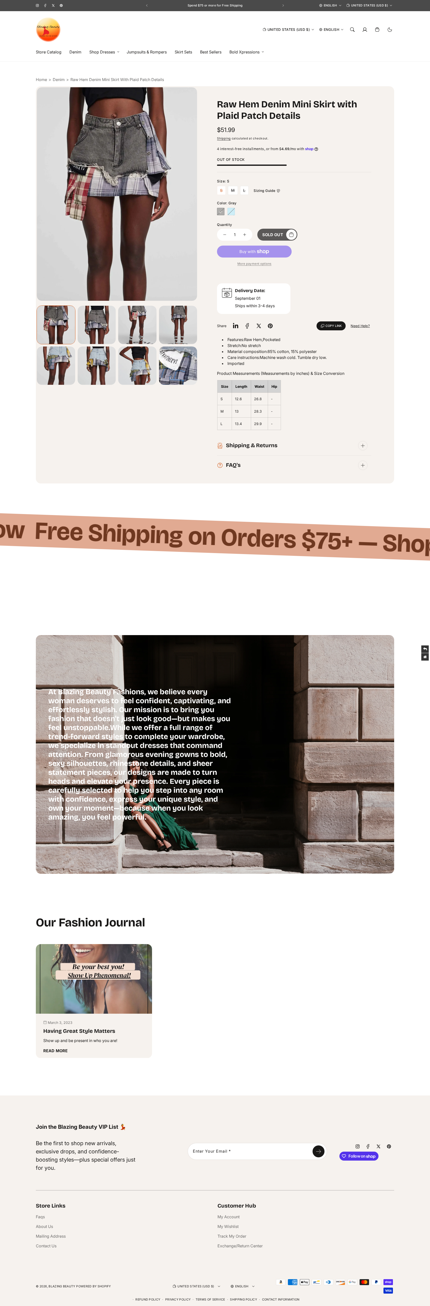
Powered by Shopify (93, 1286)
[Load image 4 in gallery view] (178, 325)
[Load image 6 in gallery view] (97, 366)
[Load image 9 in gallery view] (178, 366)
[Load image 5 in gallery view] (56, 366)
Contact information (281, 1299)
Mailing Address (51, 1236)
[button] (103, 52)
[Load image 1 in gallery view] (56, 325)
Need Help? (360, 326)
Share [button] (221, 326)
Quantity (224, 224)
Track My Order (231, 1236)
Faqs (40, 1216)
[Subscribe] (318, 1151)
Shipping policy (243, 1299)
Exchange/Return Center (240, 1245)
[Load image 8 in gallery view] (137, 366)
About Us (44, 1226)
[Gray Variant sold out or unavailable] (220, 211)
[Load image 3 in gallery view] (137, 325)
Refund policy (147, 1299)
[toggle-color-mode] (389, 29)
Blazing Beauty (62, 1286)
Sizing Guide (264, 190)
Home (41, 79)
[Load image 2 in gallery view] (97, 325)
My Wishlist (228, 1226)
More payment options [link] (254, 263)
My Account (228, 1216)
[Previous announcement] (146, 5)
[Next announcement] (283, 5)
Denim (59, 79)
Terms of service (210, 1299)
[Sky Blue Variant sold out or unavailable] (231, 211)
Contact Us (46, 1245)
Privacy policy (178, 1299)
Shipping (224, 138)
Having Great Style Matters (79, 1031)
